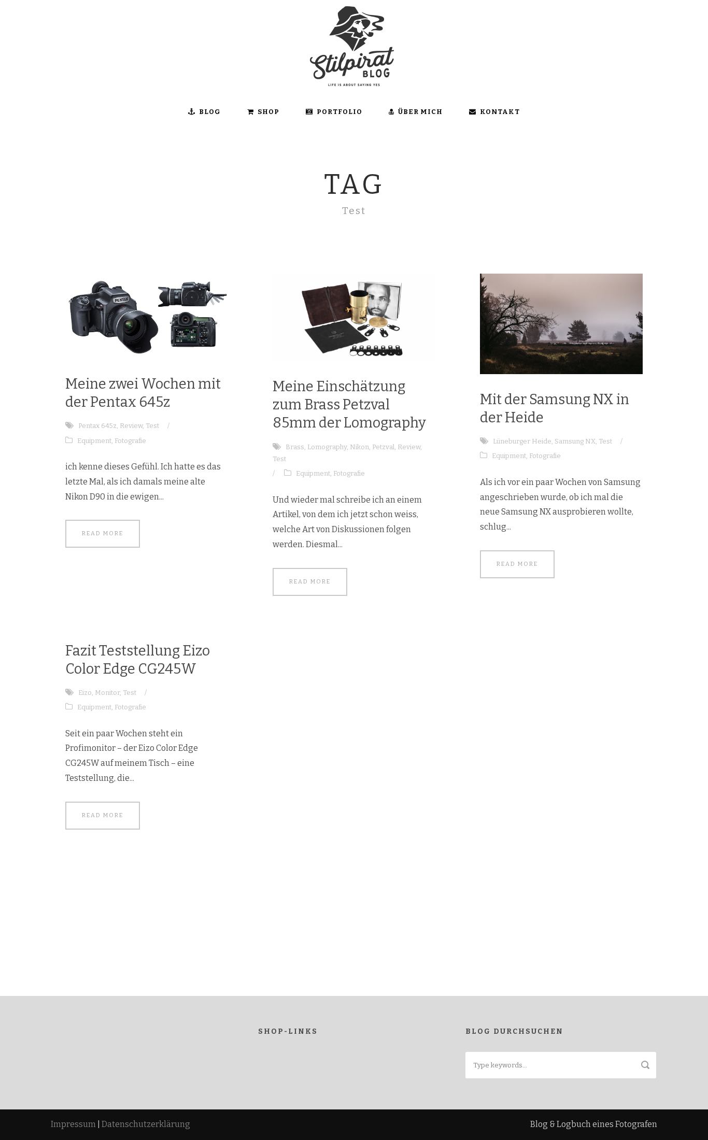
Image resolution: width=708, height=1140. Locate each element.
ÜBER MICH (420, 112)
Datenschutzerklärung (146, 1124)
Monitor (107, 692)
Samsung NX (575, 441)
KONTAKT (500, 112)
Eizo (85, 692)
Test (152, 426)
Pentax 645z (97, 426)
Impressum (73, 1124)
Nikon (359, 447)
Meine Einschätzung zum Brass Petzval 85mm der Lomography (349, 404)
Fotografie (130, 441)
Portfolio (339, 112)
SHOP (268, 112)
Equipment (94, 441)
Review (131, 426)
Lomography (327, 447)
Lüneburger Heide (522, 441)
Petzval (383, 447)
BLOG (210, 112)
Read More (102, 533)
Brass (295, 447)
